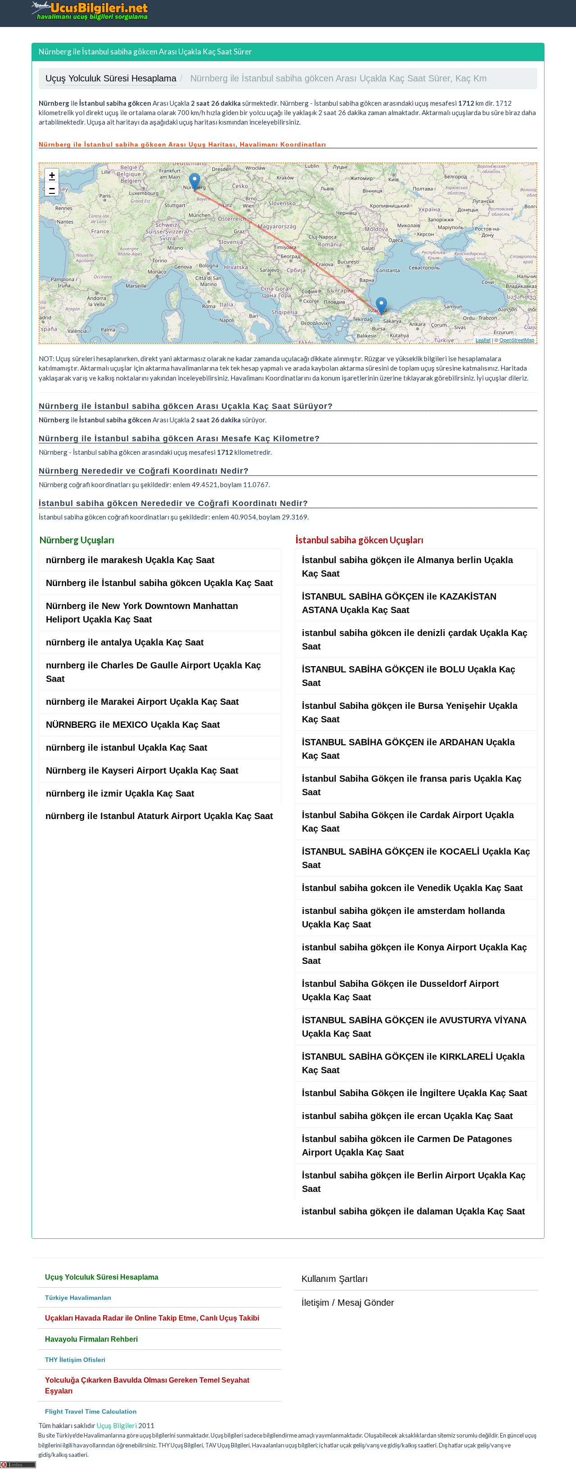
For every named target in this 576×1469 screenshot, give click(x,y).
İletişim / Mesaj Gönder (348, 1303)
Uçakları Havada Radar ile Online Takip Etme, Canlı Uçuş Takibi (152, 1318)
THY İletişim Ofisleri (75, 1359)
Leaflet (483, 339)
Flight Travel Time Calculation (91, 1411)
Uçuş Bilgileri (117, 1425)
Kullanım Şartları (335, 1279)
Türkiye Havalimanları (78, 1297)
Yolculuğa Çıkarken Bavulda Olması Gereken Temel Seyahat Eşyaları (147, 1385)
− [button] (52, 188)
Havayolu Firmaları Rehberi (91, 1339)
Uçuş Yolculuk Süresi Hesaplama (101, 1277)
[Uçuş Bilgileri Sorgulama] (90, 10)
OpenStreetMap (517, 339)
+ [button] (52, 175)
